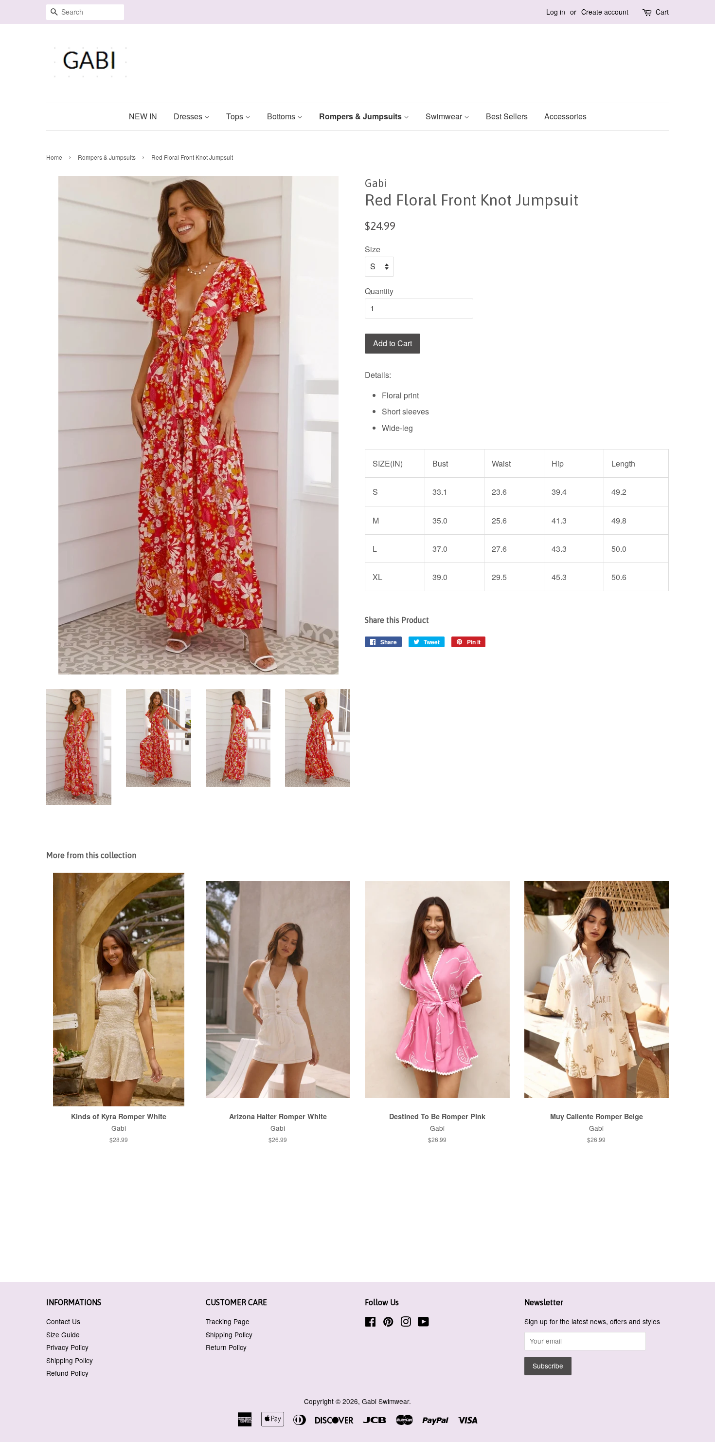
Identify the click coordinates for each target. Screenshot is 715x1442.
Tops (235, 116)
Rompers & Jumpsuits (361, 116)
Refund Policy (67, 1373)
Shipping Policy (69, 1360)
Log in (555, 12)
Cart (662, 12)
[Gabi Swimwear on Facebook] (370, 1323)
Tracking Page (228, 1321)
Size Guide (63, 1334)
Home (54, 157)
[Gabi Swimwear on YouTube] (423, 1323)
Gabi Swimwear (385, 1401)
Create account (604, 12)
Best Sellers (507, 116)
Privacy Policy (67, 1347)
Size (372, 249)
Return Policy (226, 1347)
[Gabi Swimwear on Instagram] (405, 1323)
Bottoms (282, 116)
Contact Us (63, 1321)
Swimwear (445, 116)
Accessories (565, 116)
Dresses (189, 116)
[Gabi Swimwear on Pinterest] (388, 1323)
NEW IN (143, 116)
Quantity (379, 291)
